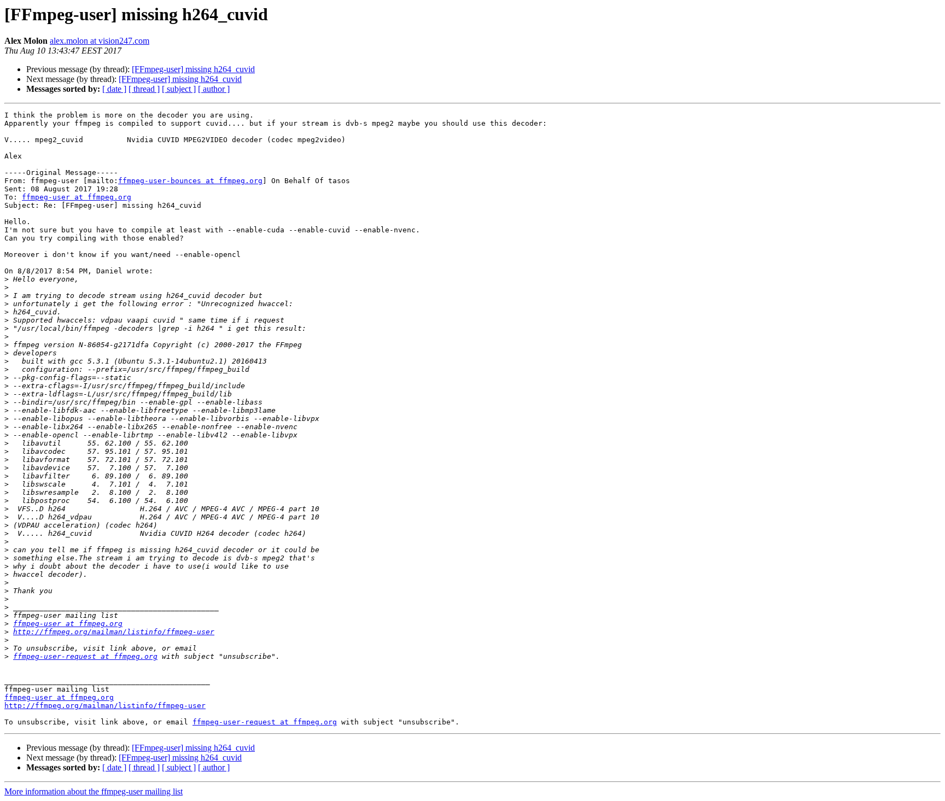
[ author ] (214, 88)
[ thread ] (144, 88)
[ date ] (114, 88)
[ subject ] (179, 88)
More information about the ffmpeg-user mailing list (93, 791)
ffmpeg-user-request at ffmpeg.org (85, 656)
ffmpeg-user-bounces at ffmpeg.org (190, 181)
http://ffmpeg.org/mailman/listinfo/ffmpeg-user (113, 632)
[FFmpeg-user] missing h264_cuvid (193, 69)
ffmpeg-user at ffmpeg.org (76, 197)
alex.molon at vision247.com (99, 40)
